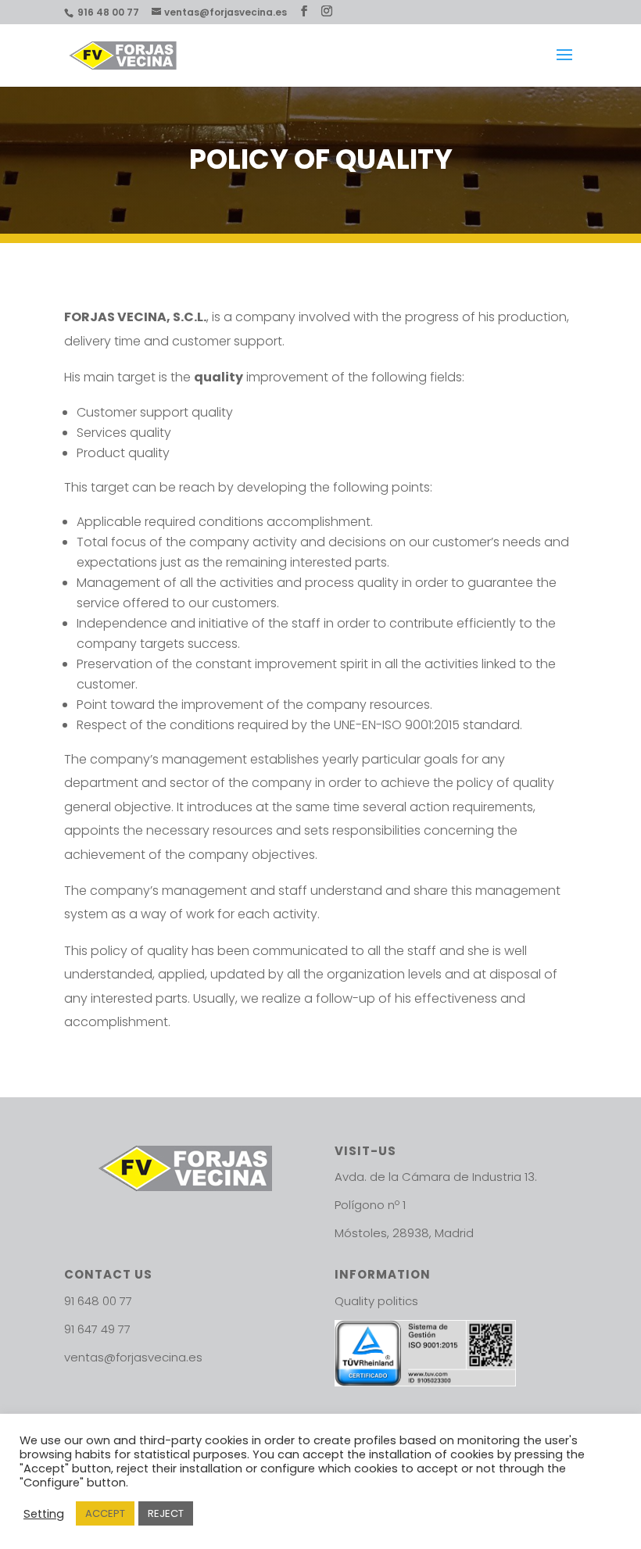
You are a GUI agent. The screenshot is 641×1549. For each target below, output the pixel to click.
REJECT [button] (166, 1513)
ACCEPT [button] (105, 1513)
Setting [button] (43, 1514)
